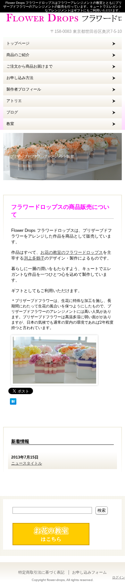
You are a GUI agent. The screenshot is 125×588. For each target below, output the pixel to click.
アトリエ (14, 101)
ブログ (12, 112)
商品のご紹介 (17, 55)
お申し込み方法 (19, 78)
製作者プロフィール (23, 89)
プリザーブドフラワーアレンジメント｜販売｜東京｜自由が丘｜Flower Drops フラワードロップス (62, 17)
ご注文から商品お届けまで (29, 66)
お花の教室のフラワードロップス (71, 252)
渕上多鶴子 (34, 258)
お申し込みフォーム (89, 572)
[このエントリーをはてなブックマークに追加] (13, 405)
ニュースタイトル (26, 463)
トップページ (17, 43)
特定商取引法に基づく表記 (41, 572)
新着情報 (20, 441)
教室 (10, 123)
